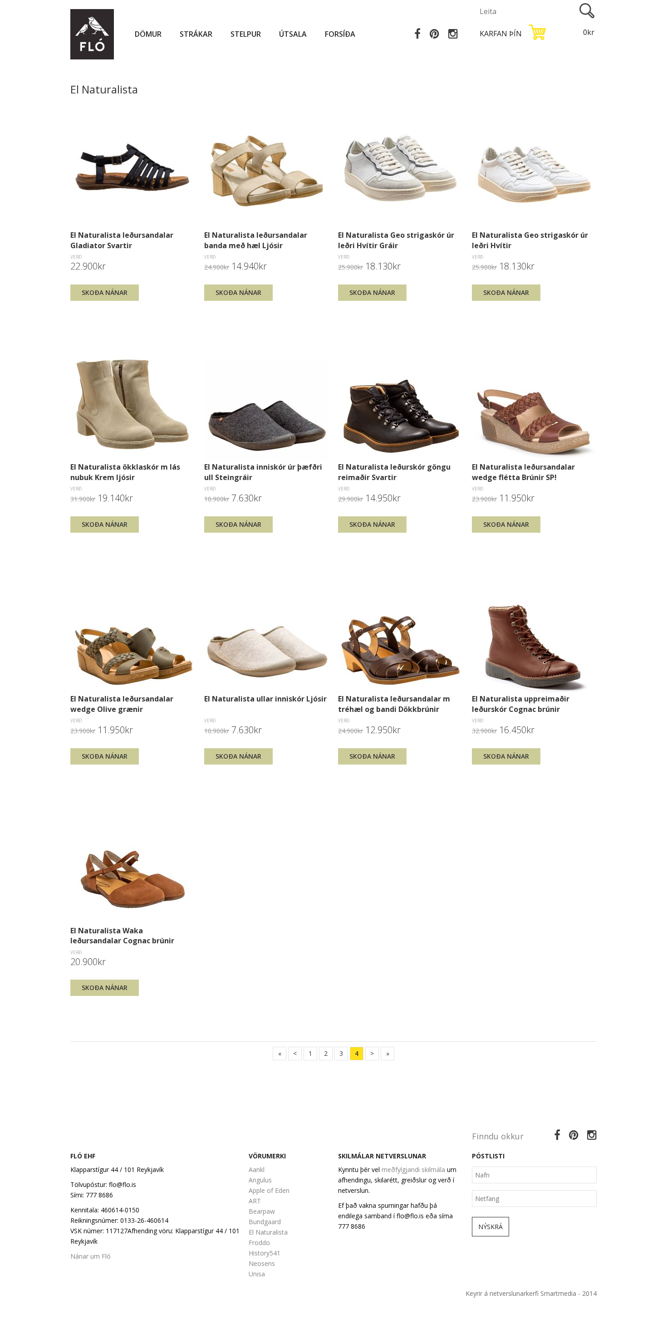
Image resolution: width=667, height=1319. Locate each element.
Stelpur (246, 34)
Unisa (257, 1274)
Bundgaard (265, 1221)
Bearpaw (262, 1211)
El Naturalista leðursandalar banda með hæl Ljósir (255, 240)
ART (255, 1200)
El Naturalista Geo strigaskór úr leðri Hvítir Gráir (396, 240)
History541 (264, 1253)
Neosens (262, 1263)
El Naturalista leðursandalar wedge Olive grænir (121, 704)
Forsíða (340, 34)
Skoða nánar (105, 292)
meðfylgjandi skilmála (413, 1169)
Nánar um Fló (90, 1256)
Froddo (259, 1242)
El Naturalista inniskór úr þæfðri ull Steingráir (263, 472)
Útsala (293, 34)
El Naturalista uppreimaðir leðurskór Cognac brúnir (520, 704)
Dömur (148, 34)
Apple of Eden (269, 1190)
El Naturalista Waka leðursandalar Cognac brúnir (122, 936)
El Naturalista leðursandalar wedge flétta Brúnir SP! (523, 472)
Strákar (196, 34)
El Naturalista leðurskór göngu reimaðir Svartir (394, 472)
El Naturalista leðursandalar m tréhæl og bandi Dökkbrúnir (394, 704)
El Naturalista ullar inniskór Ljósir (265, 699)
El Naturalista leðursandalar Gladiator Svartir (121, 240)
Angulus (260, 1180)
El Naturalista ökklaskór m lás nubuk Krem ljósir (125, 472)
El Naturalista (268, 1232)
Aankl (257, 1169)
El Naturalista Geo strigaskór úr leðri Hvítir (530, 240)
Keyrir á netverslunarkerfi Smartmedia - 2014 (531, 1293)
